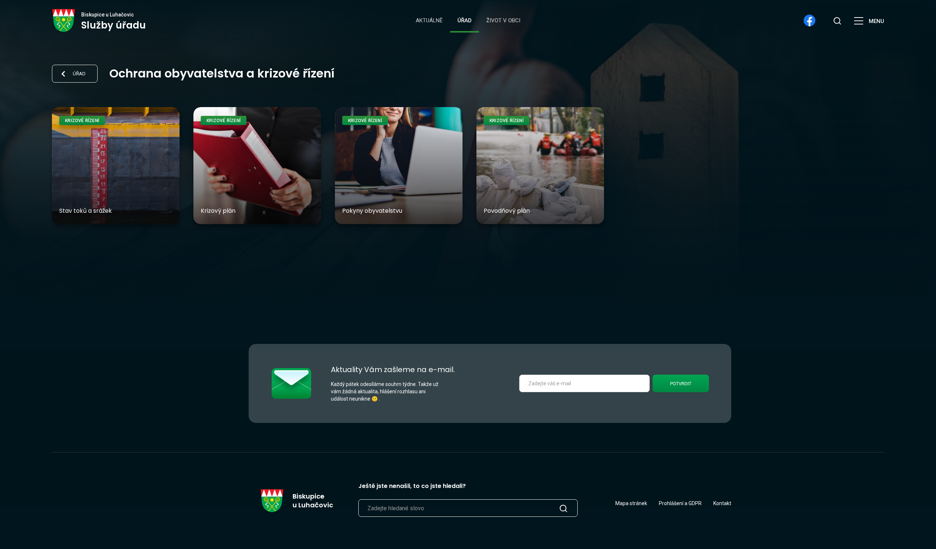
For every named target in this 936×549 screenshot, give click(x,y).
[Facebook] (809, 20)
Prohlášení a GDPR (680, 503)
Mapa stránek (631, 503)
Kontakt (722, 503)
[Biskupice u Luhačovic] (64, 20)
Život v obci (503, 20)
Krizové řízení (82, 120)
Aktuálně (429, 20)
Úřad (464, 20)
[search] (837, 20)
